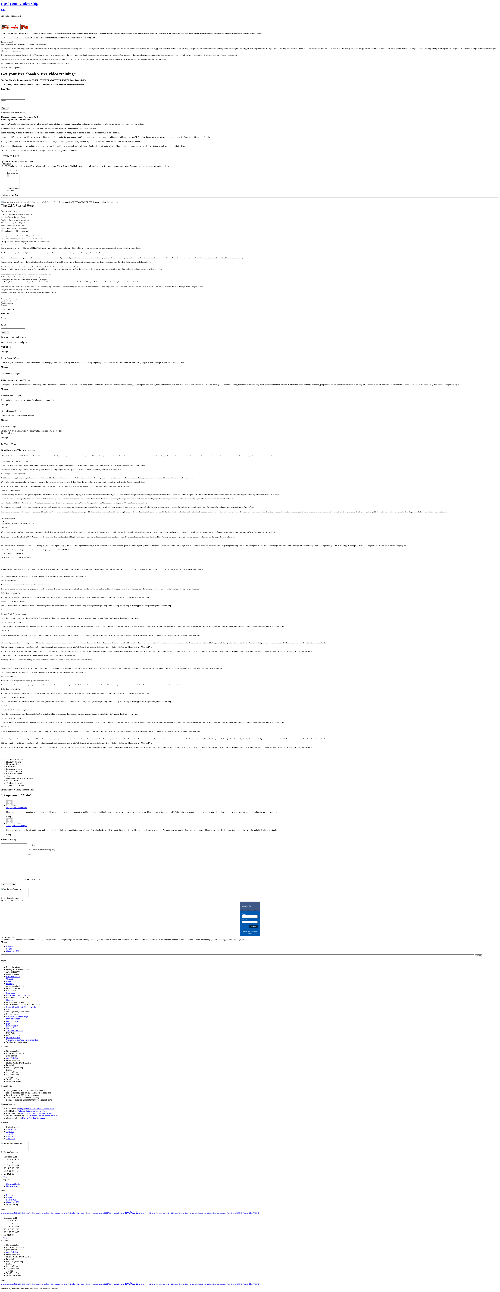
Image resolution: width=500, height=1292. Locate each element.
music (176, 1213)
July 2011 (10, 1132)
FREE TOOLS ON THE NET (19, 995)
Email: (3, 101)
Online (181, 1213)
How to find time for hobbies (34, 1118)
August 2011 (11, 1129)
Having (122, 1213)
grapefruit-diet (12, 1058)
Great (105, 1213)
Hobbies (9, 1000)
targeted (223, 1213)
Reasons (200, 1213)
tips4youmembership (19, 3)
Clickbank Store (13, 976)
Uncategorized (12, 1186)
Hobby (141, 1212)
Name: (4, 93)
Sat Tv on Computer (14, 1030)
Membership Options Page (17, 1016)
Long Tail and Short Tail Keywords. (21, 1007)
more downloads (13, 1019)
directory (10, 983)
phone (186, 1213)
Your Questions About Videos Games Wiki (42, 1116)
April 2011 (10, 1139)
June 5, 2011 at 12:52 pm (16, 825)
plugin (191, 1213)
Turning (245, 1213)
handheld (117, 1213)
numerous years (12, 1021)
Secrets (210, 1213)
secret (206, 1213)
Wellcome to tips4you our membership (22, 1040)
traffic (239, 1213)
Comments (12, 951)
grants (100, 1213)
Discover (42, 1213)
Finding (70, 1213)
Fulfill (75, 1213)
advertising (4, 1213)
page (8, 1023)
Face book (10, 993)
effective (53, 1213)
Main (4, 10)
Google (88, 1213)
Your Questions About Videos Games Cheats (35, 1109)
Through (229, 1213)
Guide (110, 1213)
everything (64, 1213)
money (171, 1212)
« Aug (4, 1177)
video (250, 1213)
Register (9, 946)
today (234, 1213)
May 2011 (10, 1136)
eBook (47, 1213)
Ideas (149, 1213)
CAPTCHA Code (32, 879)
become (10, 1213)
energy (58, 1213)
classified (28, 1213)
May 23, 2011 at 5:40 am (16, 808)
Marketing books (13, 1184)
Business (17, 1213)
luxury (154, 1213)
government (94, 1213)
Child (23, 1213)
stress (219, 1213)
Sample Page (11, 1028)
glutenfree (81, 1213)
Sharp (215, 1213)
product (195, 1213)
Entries (11, 1200)
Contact (9, 979)
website (256, 1213)
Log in (9, 949)
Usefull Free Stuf (13, 1037)
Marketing (159, 1213)
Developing (35, 1213)
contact (9, 981)
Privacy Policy (12, 1026)
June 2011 (10, 1134)
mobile (165, 1213)
